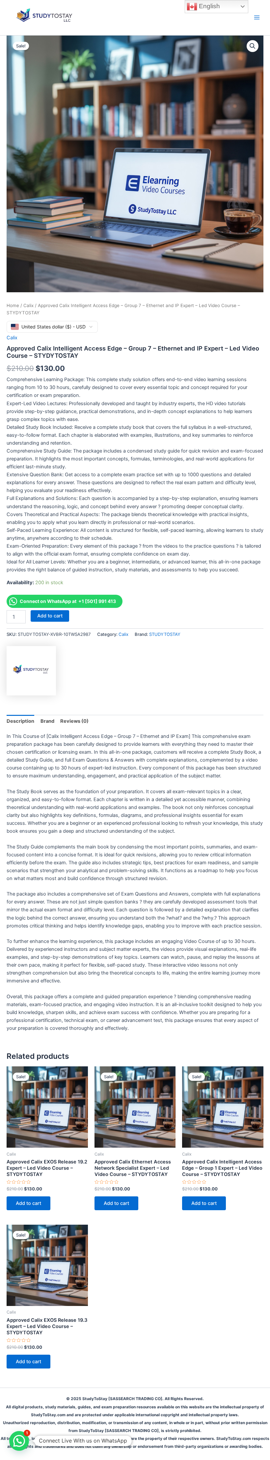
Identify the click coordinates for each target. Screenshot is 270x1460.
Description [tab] (20, 721)
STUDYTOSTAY (164, 634)
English (208, 6)
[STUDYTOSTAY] (31, 670)
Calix (28, 305)
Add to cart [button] (28, 1203)
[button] (252, 46)
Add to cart (50, 616)
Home (13, 305)
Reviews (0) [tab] (74, 721)
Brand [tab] (47, 721)
